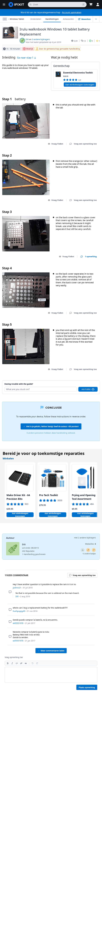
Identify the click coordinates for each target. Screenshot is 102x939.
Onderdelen (35, 19)
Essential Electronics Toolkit (78, 72)
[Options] (5, 19)
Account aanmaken (71, 12)
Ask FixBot (86, 389)
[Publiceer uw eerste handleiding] (88, 550)
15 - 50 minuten (13, 48)
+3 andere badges (89, 554)
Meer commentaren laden (52, 650)
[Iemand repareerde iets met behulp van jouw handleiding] (94, 550)
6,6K (76, 41)
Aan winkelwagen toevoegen (79, 84)
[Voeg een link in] (21, 663)
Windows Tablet (17, 19)
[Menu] (4, 4)
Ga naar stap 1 (25, 57)
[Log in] (97, 4)
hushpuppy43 (19, 611)
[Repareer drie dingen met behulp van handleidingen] (82, 550)
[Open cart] (91, 4)
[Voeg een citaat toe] (26, 663)
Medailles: (90, 544)
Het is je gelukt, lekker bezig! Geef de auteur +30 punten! (52, 426)
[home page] (16, 4)
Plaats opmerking (87, 687)
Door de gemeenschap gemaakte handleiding (59, 48)
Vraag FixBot (57, 143)
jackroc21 (17, 587)
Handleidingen (52, 19)
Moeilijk (29, 48)
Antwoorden (68, 19)
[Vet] (8, 663)
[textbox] (51, 675)
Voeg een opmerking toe (82, 380)
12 (85, 41)
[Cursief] (12, 663)
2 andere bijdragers (41, 39)
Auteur (10, 537)
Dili (27, 39)
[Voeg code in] (17, 663)
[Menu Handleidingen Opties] (96, 19)
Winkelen (8, 458)
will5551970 (18, 623)
